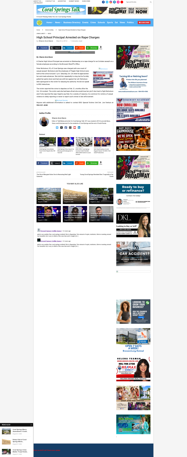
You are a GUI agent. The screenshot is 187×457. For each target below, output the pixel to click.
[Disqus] (75, 252)
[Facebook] (103, 2)
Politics (130, 22)
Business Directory (72, 22)
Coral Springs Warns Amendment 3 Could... (20, 430)
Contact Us (50, 1)
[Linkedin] (114, 2)
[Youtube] (121, 2)
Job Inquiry (38, 3)
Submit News (74, 1)
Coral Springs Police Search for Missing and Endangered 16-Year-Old (65, 150)
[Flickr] (118, 2)
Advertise (62, 1)
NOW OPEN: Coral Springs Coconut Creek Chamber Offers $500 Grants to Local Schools (83, 151)
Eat (116, 22)
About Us (37, 1)
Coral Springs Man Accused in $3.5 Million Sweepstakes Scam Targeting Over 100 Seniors (74, 215)
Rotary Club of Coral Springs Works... (19, 440)
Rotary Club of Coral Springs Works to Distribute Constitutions (73, 197)
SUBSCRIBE (145, 22)
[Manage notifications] (5, 451)
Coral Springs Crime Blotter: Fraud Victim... (20, 451)
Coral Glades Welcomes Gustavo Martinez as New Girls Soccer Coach (101, 215)
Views (122, 22)
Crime (93, 22)
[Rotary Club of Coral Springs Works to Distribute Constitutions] (6, 442)
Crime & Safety (49, 30)
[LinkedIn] (79, 127)
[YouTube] (74, 127)
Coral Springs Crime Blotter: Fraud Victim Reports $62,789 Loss (47, 150)
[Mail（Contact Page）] (57, 127)
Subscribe (86, 1)
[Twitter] (107, 2)
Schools (101, 22)
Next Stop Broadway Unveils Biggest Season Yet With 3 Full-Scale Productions (102, 150)
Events (85, 22)
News (57, 22)
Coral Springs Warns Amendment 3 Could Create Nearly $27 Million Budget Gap (47, 197)
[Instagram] (110, 2)
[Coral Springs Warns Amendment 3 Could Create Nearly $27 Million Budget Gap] (6, 431)
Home (49, 22)
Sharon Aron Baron (46, 41)
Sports (110, 22)
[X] (61, 127)
